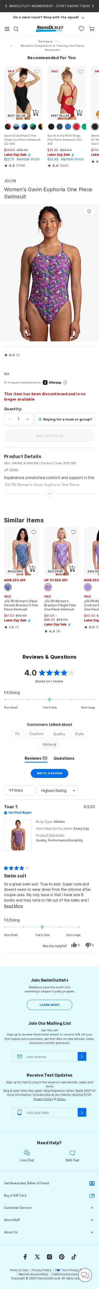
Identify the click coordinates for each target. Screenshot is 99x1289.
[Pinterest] (62, 1257)
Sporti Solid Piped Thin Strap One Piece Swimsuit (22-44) (22, 140)
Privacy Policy (43, 1099)
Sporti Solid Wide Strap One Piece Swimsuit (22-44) (64, 140)
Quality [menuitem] (59, 734)
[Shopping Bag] (92, 29)
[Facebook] (25, 1257)
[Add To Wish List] (89, 211)
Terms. (61, 1099)
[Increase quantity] (27, 419)
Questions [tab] (64, 759)
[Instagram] (49, 1257)
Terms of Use (19, 1270)
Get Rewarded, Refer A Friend (26, 1183)
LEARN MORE (49, 1005)
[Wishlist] (81, 29)
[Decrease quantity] (9, 419)
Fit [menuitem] (17, 734)
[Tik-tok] (74, 1257)
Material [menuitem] (49, 744)
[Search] (16, 29)
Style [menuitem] (79, 734)
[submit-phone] (82, 1112)
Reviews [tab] (36, 759)
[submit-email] (82, 1056)
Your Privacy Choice (75, 1270)
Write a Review (53, 774)
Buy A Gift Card (15, 1195)
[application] (85, 1275)
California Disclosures (68, 1274)
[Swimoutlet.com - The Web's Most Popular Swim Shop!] (49, 28)
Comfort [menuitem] (36, 734)
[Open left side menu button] (7, 29)
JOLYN (10, 181)
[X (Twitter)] (37, 1257)
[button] (12, 355)
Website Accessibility (33, 1274)
